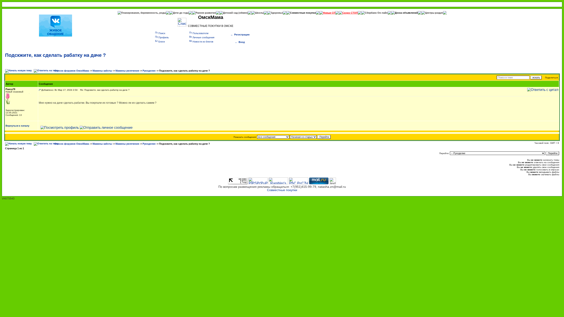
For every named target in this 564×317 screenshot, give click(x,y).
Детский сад (230, 12)
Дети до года (181, 12)
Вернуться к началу (17, 125)
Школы (259, 12)
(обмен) (243, 12)
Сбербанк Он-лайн (376, 12)
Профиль (163, 37)
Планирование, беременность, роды (143, 12)
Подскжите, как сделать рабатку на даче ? (55, 55)
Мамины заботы (102, 70)
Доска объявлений (406, 12)
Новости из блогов (203, 41)
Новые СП (329, 12)
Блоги (161, 41)
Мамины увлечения (127, 70)
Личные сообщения (203, 37)
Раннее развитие (206, 12)
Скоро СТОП (350, 12)
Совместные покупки (303, 12)
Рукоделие (149, 70)
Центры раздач (434, 12)
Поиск (161, 33)
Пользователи (200, 33)
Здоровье (277, 12)
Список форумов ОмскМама (71, 70)
